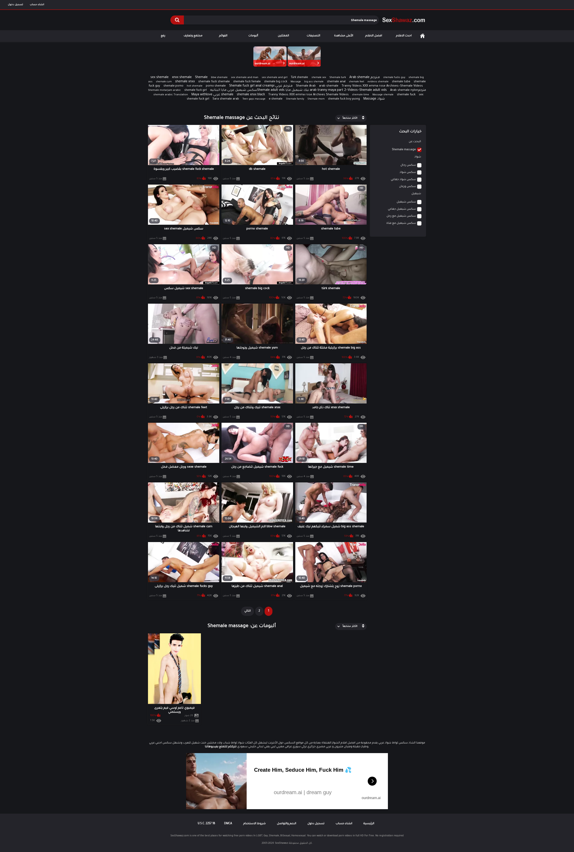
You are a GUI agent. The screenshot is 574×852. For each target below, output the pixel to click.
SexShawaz (281, 843)
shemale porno (173, 86)
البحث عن (415, 141)
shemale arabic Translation (170, 95)
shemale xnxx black (251, 95)
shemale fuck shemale (214, 81)
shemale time (360, 95)
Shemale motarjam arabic (164, 90)
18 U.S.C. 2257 (206, 823)
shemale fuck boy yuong (344, 99)
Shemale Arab (306, 86)
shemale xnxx (185, 82)
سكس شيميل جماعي (402, 209)
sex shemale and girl (274, 77)
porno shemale (216, 86)
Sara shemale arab (226, 99)
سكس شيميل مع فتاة (401, 223)
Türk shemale (299, 77)
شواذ (417, 157)
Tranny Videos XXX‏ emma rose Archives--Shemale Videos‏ (382, 86)
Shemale (201, 77)
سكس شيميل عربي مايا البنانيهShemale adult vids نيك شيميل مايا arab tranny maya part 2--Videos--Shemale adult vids (298, 90)
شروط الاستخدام (254, 823)
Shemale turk (337, 77)
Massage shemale (383, 95)
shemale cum (164, 82)
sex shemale (159, 77)
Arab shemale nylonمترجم (408, 90)
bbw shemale (219, 77)
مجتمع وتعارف (193, 35)
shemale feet (356, 82)
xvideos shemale (378, 82)
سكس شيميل (406, 202)
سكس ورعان (407, 186)
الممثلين (283, 35)
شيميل (416, 193)
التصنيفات (313, 35)
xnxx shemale (182, 77)
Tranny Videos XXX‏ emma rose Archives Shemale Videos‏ (308, 94)
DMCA (228, 823)
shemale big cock (275, 81)
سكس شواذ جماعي (403, 179)
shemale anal (336, 81)
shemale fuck (406, 94)
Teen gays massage (253, 99)
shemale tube (401, 81)
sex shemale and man (244, 77)
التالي (247, 611)
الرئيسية (422, 36)
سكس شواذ (408, 172)
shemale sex (318, 77)
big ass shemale (314, 82)
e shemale (276, 99)
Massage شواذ (374, 99)
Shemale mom (316, 99)
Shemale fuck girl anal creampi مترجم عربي (261, 86)
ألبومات (253, 35)
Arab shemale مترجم (364, 77)
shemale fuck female (247, 81)
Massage (296, 82)
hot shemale (194, 86)
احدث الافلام (404, 35)
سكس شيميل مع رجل (401, 216)
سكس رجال (408, 165)
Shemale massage (404, 149)
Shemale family (295, 99)
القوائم (223, 35)
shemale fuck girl (195, 90)
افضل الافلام (373, 35)
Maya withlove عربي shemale (212, 95)
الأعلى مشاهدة (343, 35)
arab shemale (328, 86)
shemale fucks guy (394, 77)
